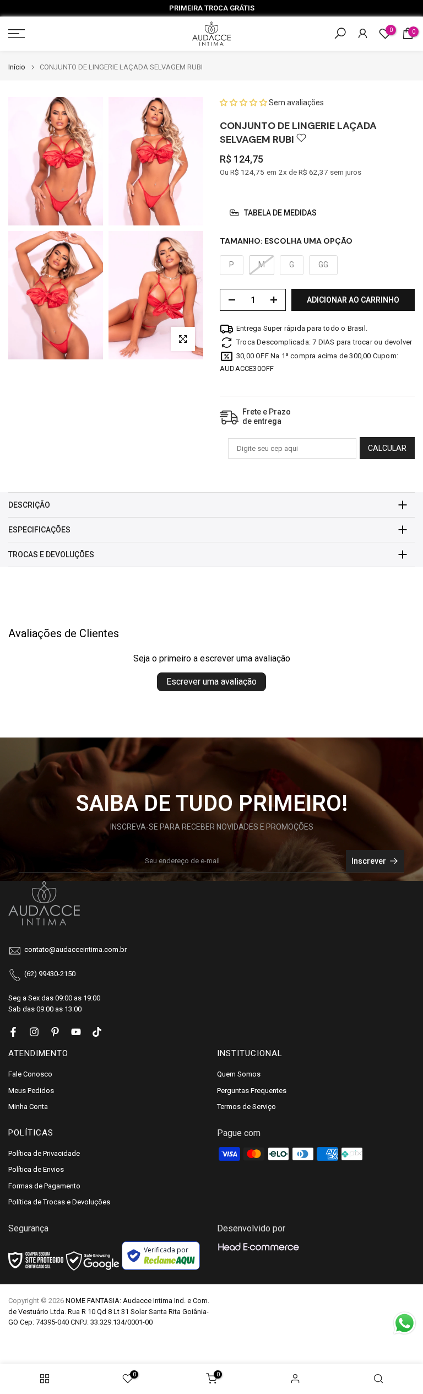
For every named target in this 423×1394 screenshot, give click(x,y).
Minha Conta (28, 1106)
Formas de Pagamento (44, 1186)
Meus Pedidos (31, 1090)
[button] (244, 102)
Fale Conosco (30, 1074)
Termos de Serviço (246, 1106)
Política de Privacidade (44, 1153)
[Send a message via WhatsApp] (404, 1323)
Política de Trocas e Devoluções (59, 1202)
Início (16, 67)
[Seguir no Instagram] (34, 1031)
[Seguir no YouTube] (76, 1031)
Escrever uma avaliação (211, 681)
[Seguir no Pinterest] (55, 1031)
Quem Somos (239, 1074)
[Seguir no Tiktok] (97, 1031)
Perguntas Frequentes (251, 1090)
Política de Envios (36, 1169)
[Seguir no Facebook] (13, 1031)
